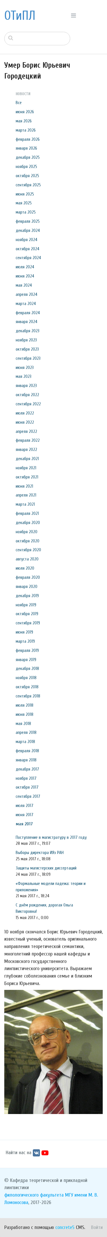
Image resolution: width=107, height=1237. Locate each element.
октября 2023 (27, 349)
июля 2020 (25, 568)
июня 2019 (24, 632)
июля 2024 (25, 266)
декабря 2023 (27, 330)
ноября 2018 (26, 677)
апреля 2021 (26, 495)
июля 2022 (25, 413)
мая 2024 (24, 285)
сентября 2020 (28, 549)
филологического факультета (34, 1195)
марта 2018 (25, 741)
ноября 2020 (26, 531)
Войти (97, 1227)
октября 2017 (27, 787)
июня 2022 (25, 422)
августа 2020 (27, 559)
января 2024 (26, 321)
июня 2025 (25, 194)
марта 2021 (25, 504)
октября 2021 (27, 477)
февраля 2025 (28, 221)
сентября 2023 (28, 358)
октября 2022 (27, 394)
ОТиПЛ (19, 15)
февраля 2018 (27, 750)
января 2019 (26, 659)
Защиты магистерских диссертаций (46, 868)
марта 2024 (26, 303)
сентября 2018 (28, 696)
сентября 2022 (28, 404)
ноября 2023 (26, 340)
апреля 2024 (26, 294)
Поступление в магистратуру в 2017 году (51, 837)
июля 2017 (24, 805)
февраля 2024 (28, 312)
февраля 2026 (28, 139)
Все (19, 102)
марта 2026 (26, 130)
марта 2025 (26, 212)
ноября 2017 (26, 778)
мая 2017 (24, 823)
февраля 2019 (27, 650)
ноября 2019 (26, 604)
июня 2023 (25, 367)
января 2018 (26, 760)
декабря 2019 (27, 595)
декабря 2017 (27, 769)
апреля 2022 (26, 431)
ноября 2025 (26, 166)
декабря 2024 (28, 230)
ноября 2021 (26, 467)
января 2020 (26, 586)
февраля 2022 (28, 440)
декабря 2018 (27, 668)
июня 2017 (24, 814)
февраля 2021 (27, 513)
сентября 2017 (28, 796)
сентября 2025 (28, 184)
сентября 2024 (28, 257)
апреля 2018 (26, 732)
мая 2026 (24, 121)
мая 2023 (23, 376)
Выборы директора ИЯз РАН (40, 852)
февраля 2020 (28, 577)
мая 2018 (23, 723)
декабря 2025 (28, 157)
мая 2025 (24, 203)
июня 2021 (24, 486)
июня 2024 (25, 276)
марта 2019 (25, 641)
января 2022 (26, 449)
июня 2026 (25, 111)
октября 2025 (27, 175)
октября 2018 (27, 686)
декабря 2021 (27, 458)
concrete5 (64, 1227)
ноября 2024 (26, 239)
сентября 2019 (28, 623)
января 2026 (26, 148)
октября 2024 (27, 248)
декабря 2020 (28, 522)
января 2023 (26, 385)
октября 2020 (27, 541)
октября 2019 (27, 613)
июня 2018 (24, 714)
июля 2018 (24, 705)
